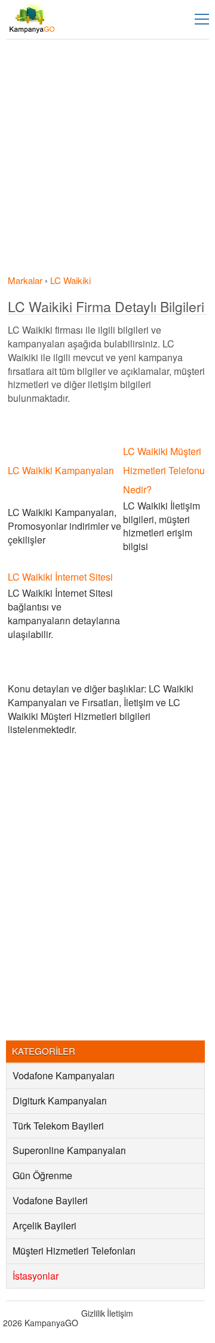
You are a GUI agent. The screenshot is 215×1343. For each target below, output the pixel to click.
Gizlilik (93, 1313)
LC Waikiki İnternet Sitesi (60, 577)
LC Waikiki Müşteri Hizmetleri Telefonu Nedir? (164, 470)
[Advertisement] (107, 160)
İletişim (120, 1313)
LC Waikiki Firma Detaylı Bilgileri (106, 306)
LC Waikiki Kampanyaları (61, 470)
